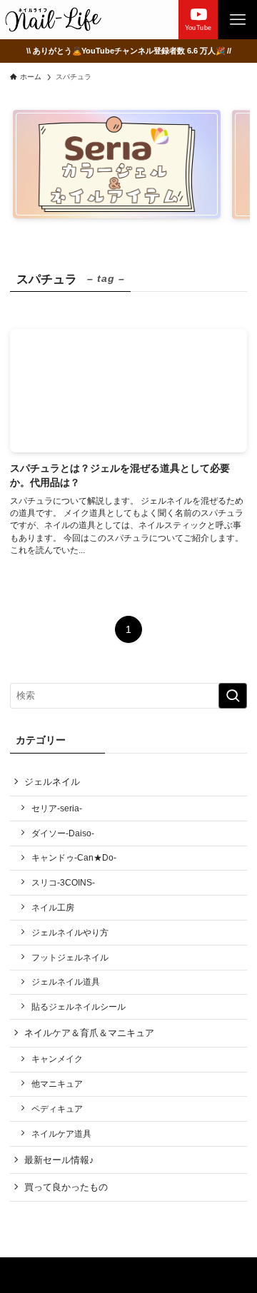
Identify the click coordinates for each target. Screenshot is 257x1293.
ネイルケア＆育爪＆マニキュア (89, 1033)
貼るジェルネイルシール (78, 1006)
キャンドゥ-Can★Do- (73, 857)
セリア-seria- (56, 808)
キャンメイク (57, 1058)
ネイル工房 (52, 907)
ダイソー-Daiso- (62, 833)
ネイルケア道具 (61, 1133)
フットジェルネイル (70, 957)
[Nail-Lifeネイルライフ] (53, 19)
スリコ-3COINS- (63, 882)
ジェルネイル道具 (65, 981)
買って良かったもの (66, 1187)
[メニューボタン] (237, 19)
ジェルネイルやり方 (70, 932)
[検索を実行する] (232, 696)
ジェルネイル (52, 781)
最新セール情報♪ (59, 1160)
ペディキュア (57, 1108)
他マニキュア (57, 1083)
